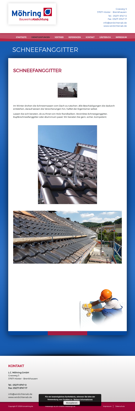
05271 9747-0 (120, 15)
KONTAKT (90, 37)
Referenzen (74, 37)
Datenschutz (120, 406)
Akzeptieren (71, 402)
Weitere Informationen (83, 399)
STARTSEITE (21, 37)
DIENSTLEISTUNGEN (40, 37)
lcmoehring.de (27, 406)
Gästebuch (105, 37)
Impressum (121, 37)
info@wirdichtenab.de (115, 22)
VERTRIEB (59, 37)
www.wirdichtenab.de (115, 26)
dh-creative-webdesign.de (65, 406)
